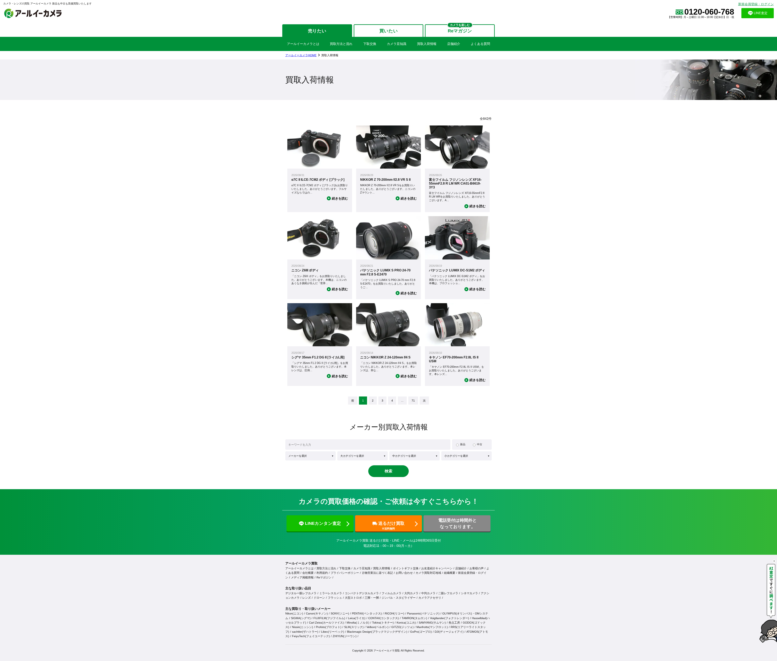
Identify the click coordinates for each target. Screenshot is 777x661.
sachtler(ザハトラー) (305, 631)
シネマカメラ (469, 593)
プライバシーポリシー (345, 572)
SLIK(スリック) (354, 627)
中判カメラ (428, 593)
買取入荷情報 (426, 44)
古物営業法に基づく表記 (377, 572)
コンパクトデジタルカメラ (362, 593)
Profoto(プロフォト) (328, 627)
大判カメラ (411, 593)
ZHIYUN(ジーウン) (345, 636)
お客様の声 (476, 568)
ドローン (319, 597)
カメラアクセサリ (429, 597)
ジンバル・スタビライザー (399, 597)
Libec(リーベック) (332, 631)
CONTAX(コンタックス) (383, 618)
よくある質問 (480, 44)
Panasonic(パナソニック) (423, 613)
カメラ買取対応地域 (428, 572)
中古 (479, 444)
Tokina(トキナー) (383, 622)
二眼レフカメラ (448, 593)
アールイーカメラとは (303, 44)
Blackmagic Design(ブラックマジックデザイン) (377, 631)
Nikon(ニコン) (294, 613)
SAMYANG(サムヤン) (432, 622)
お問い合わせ (404, 572)
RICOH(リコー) (394, 613)
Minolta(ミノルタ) (358, 622)
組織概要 (449, 572)
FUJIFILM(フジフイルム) (329, 618)
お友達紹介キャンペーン (436, 568)
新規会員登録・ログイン (756, 4)
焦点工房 (454, 622)
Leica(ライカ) (356, 618)
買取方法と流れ (341, 44)
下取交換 (369, 44)
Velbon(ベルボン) (377, 627)
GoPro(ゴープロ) (421, 631)
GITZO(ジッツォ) (402, 627)
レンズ (306, 597)
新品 (462, 444)
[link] (352, 400)
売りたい (317, 30)
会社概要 (308, 572)
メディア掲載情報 (302, 577)
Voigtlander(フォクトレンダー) (449, 618)
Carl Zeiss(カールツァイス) (326, 622)
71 (413, 400)
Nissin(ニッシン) (302, 627)
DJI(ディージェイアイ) (449, 631)
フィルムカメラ (391, 593)
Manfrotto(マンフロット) (432, 627)
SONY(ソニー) (340, 613)
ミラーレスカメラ (330, 593)
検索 (388, 471)
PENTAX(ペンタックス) (367, 613)
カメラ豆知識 (396, 44)
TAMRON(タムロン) (414, 618)
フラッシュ (335, 597)
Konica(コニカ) (406, 622)
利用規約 (322, 572)
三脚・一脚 (372, 597)
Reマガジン (323, 577)
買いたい (388, 30)
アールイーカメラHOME (300, 55)
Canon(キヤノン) (317, 613)
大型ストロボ (353, 597)
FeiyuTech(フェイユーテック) (311, 636)
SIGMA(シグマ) (301, 618)
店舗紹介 (453, 44)
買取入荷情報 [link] (329, 55)
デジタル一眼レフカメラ (300, 593)
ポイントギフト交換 (405, 568)
